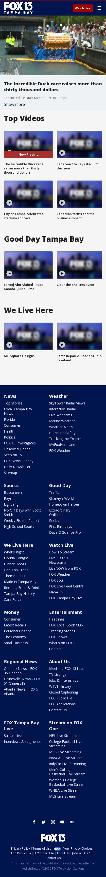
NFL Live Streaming (64, 735)
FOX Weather (59, 450)
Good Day (60, 485)
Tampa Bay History (19, 593)
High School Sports (19, 526)
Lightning (11, 504)
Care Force (12, 599)
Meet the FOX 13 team (67, 668)
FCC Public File (60, 698)
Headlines (57, 619)
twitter (44, 822)
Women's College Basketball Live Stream (67, 782)
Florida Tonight (16, 558)
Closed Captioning (63, 692)
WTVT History (60, 686)
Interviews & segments (22, 741)
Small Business (16, 642)
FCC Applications (62, 704)
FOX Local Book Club (66, 625)
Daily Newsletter (17, 466)
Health (9, 431)
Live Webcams (60, 415)
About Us (59, 661)
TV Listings (57, 674)
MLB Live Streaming (65, 751)
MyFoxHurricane (62, 444)
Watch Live (82, 8)
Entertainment (65, 612)
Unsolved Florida (17, 449)
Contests (56, 648)
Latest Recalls (15, 625)
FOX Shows (58, 637)
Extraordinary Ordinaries (59, 512)
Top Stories (13, 403)
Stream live (13, 735)
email (72, 822)
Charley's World (61, 498)
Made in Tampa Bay (20, 581)
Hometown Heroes (64, 504)
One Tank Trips (16, 569)
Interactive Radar (62, 409)
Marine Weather (62, 421)
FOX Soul (56, 580)
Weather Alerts (61, 426)
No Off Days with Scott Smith (22, 512)
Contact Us (58, 710)
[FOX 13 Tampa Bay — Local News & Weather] (18, 8)
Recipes (55, 520)
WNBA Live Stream (64, 790)
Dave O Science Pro (65, 532)
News (10, 396)
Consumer (12, 425)
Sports (11, 485)
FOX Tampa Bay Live (66, 598)
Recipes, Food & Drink (22, 587)
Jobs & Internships (63, 680)
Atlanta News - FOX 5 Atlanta (21, 691)
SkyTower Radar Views (67, 403)
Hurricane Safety (62, 432)
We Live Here (18, 545)
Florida (9, 419)
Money (11, 612)
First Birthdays (60, 526)
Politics (9, 437)
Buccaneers (13, 492)
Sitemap (10, 472)
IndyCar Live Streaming (67, 763)
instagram (53, 822)
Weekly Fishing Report (21, 520)
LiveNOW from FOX (65, 568)
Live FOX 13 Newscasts (58, 560)
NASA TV (56, 592)
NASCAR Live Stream (66, 757)
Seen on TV (13, 455)
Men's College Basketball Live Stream (67, 771)
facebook (34, 822)
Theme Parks (14, 575)
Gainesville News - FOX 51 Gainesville (22, 681)
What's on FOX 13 (63, 642)
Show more (14, 104)
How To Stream (61, 552)
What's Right (14, 552)
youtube (62, 822)
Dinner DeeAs (15, 564)
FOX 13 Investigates (20, 443)
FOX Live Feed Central (66, 586)
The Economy (15, 637)
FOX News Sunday (18, 460)
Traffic (54, 492)
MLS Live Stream (62, 796)
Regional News (20, 661)
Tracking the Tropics (65, 438)
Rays (8, 498)
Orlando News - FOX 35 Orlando (20, 670)
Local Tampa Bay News (18, 411)
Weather (58, 396)
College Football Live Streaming (65, 743)
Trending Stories (62, 631)
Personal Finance (17, 631)
